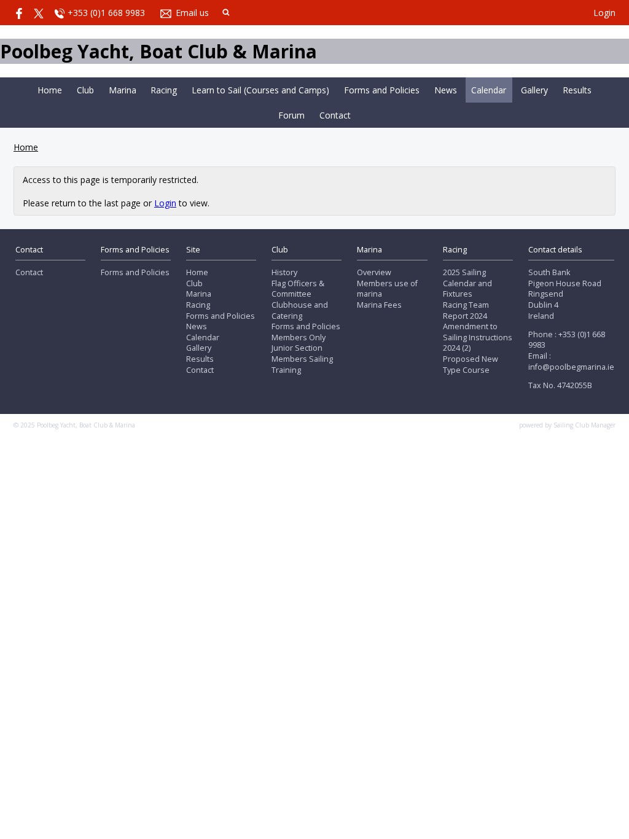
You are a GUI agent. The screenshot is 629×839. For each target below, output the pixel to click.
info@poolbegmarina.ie (571, 367)
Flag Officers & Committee (298, 289)
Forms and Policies (382, 90)
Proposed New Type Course (470, 364)
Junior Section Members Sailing (302, 353)
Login (604, 12)
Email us (192, 12)
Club (85, 90)
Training (286, 370)
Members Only (299, 337)
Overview (374, 272)
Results (577, 90)
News (445, 90)
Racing (163, 90)
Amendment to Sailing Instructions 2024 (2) (477, 337)
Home (49, 90)
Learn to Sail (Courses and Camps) (260, 90)
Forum (291, 115)
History (284, 272)
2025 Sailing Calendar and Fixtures (467, 283)
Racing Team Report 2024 (466, 310)
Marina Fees (379, 305)
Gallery (534, 90)
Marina (122, 90)
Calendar (488, 90)
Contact (335, 115)
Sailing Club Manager (584, 425)
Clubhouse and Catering (300, 310)
